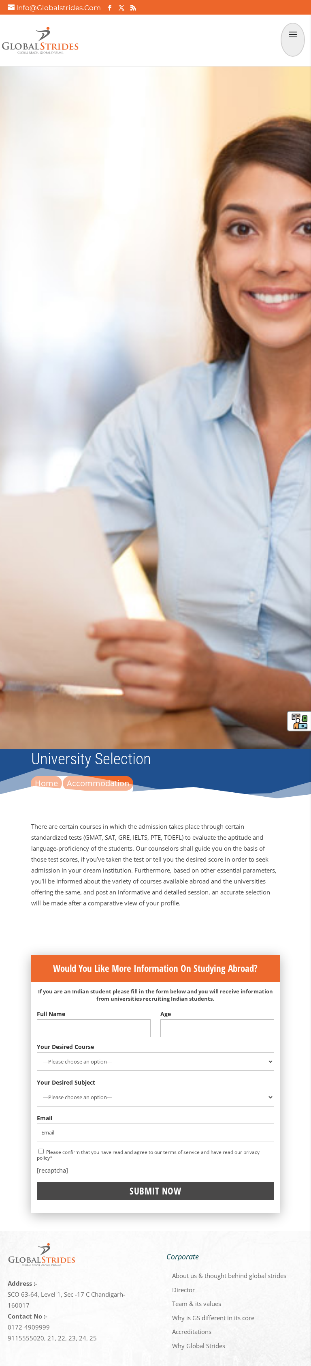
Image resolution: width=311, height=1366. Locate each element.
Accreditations (191, 1331)
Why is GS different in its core (213, 1318)
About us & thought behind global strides (229, 1276)
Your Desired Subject (66, 1082)
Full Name (51, 1014)
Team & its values (196, 1304)
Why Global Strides (198, 1346)
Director (183, 1290)
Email (44, 1118)
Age (165, 1014)
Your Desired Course (65, 1047)
